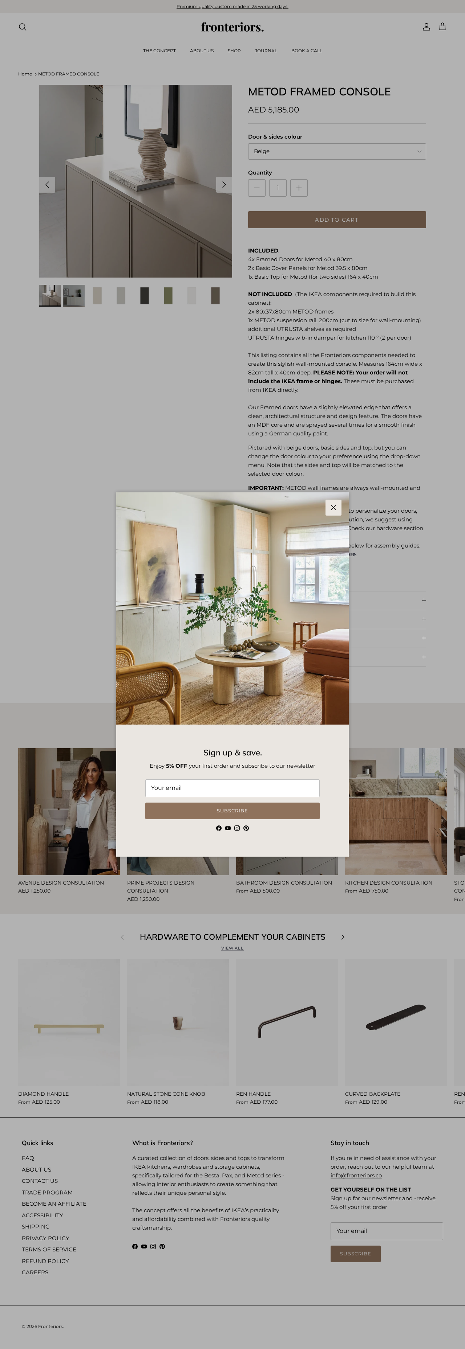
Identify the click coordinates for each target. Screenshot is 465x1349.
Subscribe (232, 810)
